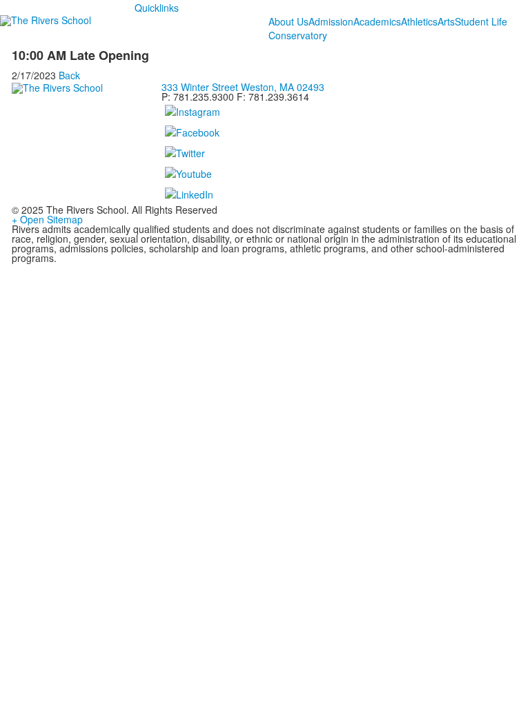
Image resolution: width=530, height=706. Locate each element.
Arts (446, 21)
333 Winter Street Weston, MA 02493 (242, 87)
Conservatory (297, 35)
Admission (330, 21)
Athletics (419, 21)
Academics (377, 21)
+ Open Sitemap (47, 219)
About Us (288, 21)
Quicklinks (157, 7)
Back (69, 75)
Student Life (481, 21)
